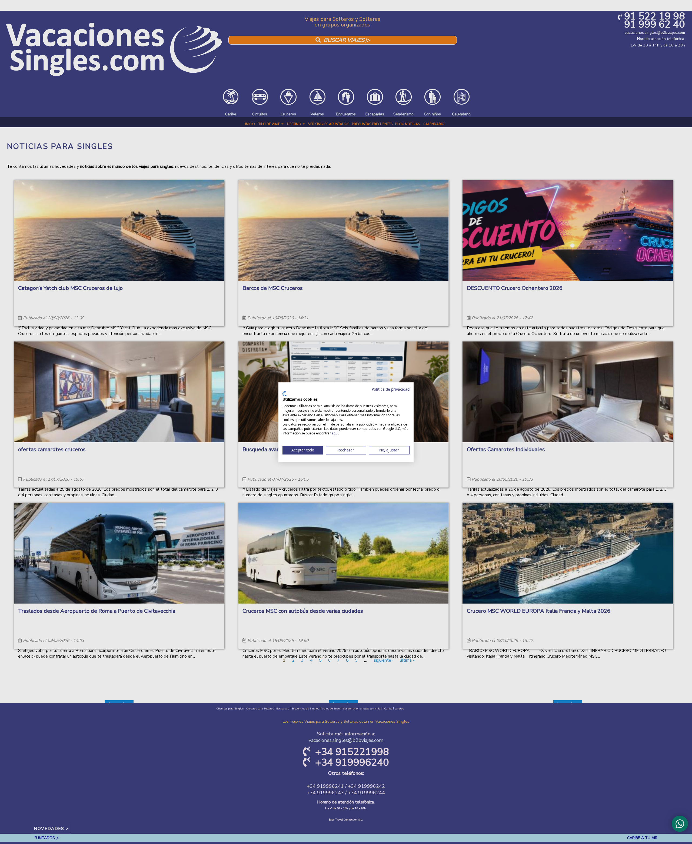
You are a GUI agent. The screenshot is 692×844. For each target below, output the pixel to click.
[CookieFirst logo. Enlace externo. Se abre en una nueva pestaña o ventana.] (284, 393)
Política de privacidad (391, 389)
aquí (335, 433)
